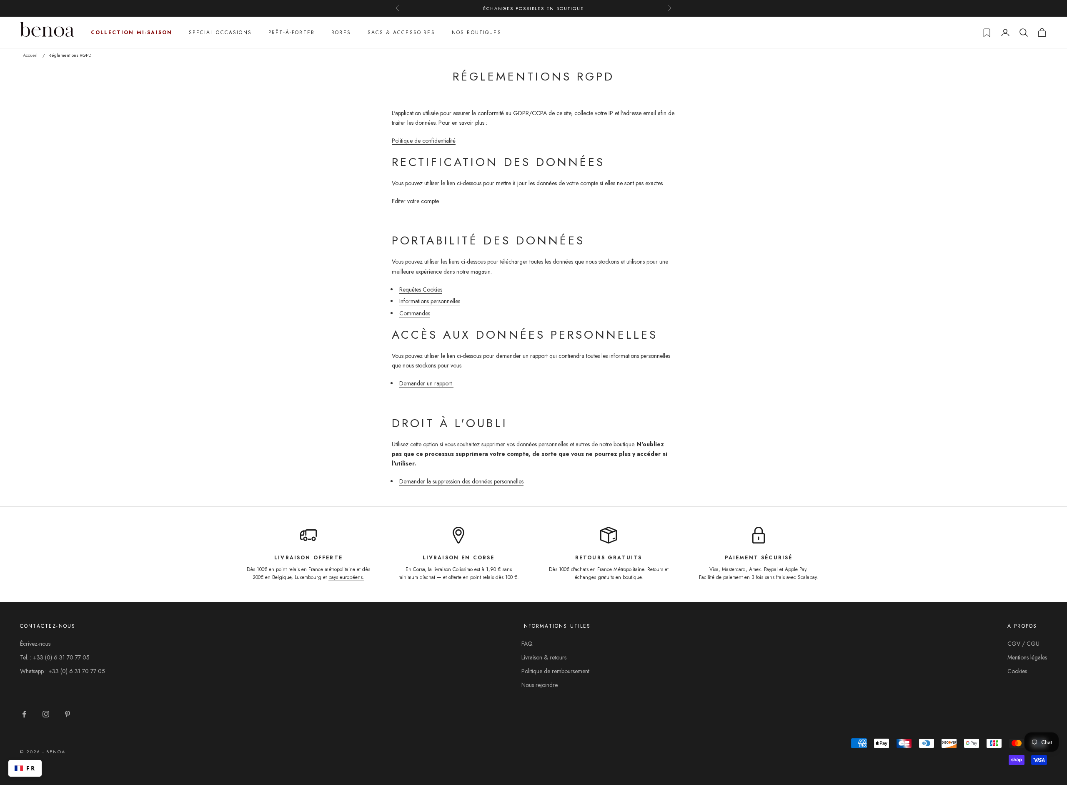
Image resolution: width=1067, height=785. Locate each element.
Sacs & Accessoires (401, 32)
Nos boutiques (476, 32)
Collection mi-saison (131, 32)
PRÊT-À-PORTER (291, 32)
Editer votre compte (415, 201)
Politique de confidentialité (424, 140)
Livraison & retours (543, 657)
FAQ (527, 643)
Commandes (414, 313)
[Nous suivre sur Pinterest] (67, 714)
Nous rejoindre (539, 685)
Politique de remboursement (555, 671)
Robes (341, 32)
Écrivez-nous (35, 643)
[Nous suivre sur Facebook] (24, 714)
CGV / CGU (1023, 643)
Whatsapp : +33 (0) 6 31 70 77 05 (62, 671)
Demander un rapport (426, 383)
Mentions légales (1027, 657)
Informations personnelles (429, 301)
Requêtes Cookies (420, 289)
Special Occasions (220, 32)
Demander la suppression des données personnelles (461, 481)
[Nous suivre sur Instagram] (46, 714)
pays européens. (346, 577)
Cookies (1017, 671)
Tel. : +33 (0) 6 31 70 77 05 (55, 657)
